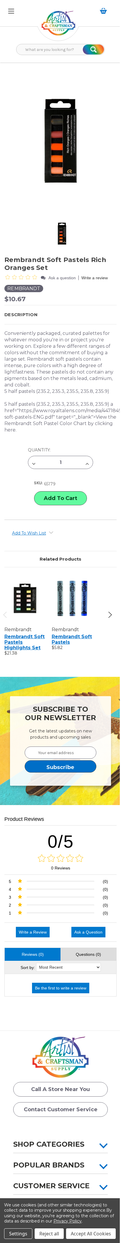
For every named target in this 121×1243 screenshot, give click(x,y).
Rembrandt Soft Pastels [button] (72, 639)
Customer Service (51, 1186)
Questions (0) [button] (88, 954)
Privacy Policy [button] (67, 1221)
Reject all (49, 1233)
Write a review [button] (94, 277)
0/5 (61, 841)
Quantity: (39, 450)
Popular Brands (48, 1165)
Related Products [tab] (60, 559)
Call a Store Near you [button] (60, 1089)
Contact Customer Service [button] (61, 1109)
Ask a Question (88, 932)
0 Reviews (60, 868)
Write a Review (33, 932)
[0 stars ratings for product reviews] (60, 859)
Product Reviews (24, 819)
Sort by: (28, 967)
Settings (18, 1233)
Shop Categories (48, 1144)
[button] (58, 26)
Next (109, 615)
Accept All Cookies (91, 1233)
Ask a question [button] (62, 277)
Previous (5, 615)
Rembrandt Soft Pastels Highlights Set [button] (24, 642)
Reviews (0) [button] (33, 954)
